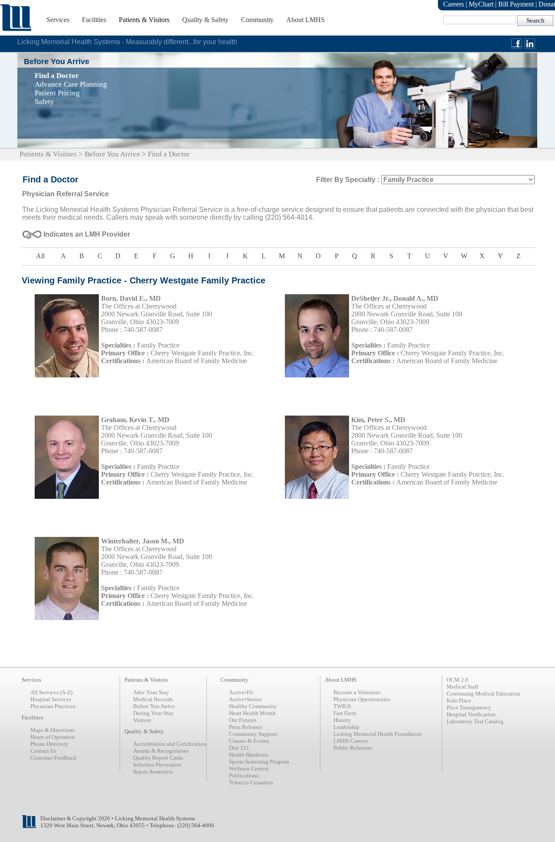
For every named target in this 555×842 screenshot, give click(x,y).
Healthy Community (253, 706)
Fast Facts (344, 713)
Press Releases (245, 727)
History (342, 720)
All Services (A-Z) (51, 692)
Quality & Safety (205, 19)
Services (57, 19)
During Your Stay (153, 713)
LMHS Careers (350, 741)
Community (257, 19)
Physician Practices (52, 706)
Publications (243, 775)
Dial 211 (239, 747)
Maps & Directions (52, 730)
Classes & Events (249, 741)
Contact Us (43, 751)
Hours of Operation (52, 737)
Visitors (142, 720)
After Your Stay (151, 692)
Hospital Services (50, 699)
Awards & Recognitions (161, 751)
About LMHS (305, 19)
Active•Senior (245, 699)
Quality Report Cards (158, 757)
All (40, 256)
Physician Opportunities (361, 699)
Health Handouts (248, 754)
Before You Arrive (112, 154)
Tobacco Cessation (251, 782)
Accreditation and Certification (169, 744)
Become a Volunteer (356, 692)
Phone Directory (49, 744)
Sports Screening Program (259, 761)
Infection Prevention (157, 764)
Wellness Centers (249, 768)
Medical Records (153, 699)
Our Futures (242, 720)
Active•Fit (241, 692)
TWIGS (342, 706)
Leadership (346, 727)
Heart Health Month (252, 713)
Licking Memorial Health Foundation (377, 734)
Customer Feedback (53, 757)
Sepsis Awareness (153, 771)
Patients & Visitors (144, 19)
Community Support (253, 734)
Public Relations (352, 747)
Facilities (94, 19)
